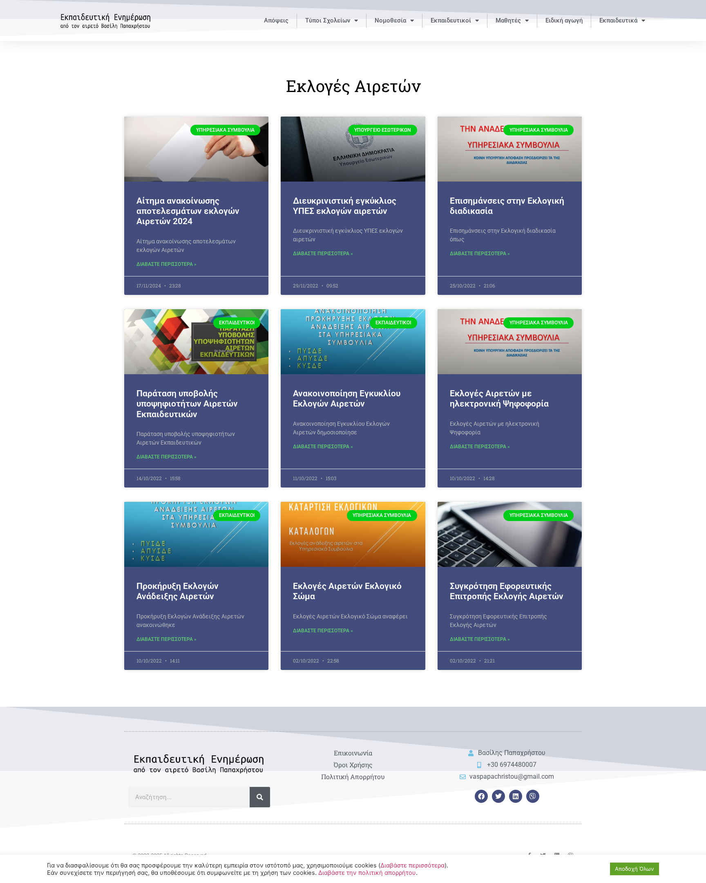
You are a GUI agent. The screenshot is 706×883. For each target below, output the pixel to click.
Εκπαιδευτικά (618, 20)
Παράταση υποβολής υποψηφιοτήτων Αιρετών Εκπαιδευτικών (187, 404)
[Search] (260, 797)
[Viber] (532, 796)
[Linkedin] (515, 796)
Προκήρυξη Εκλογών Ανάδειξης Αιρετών (177, 591)
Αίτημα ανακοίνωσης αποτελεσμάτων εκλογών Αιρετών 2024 (187, 211)
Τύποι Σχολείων (327, 20)
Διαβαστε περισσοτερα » (166, 264)
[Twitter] (498, 796)
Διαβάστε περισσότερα (412, 865)
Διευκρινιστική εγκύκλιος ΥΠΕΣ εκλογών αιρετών (344, 206)
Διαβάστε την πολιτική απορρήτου (367, 872)
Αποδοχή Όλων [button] (634, 868)
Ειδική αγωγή (564, 20)
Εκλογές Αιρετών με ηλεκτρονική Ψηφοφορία (499, 399)
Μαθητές (508, 20)
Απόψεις (276, 20)
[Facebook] (481, 796)
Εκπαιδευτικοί (451, 20)
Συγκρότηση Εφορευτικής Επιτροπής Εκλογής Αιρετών (506, 591)
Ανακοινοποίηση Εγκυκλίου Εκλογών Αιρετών (346, 399)
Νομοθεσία (390, 20)
